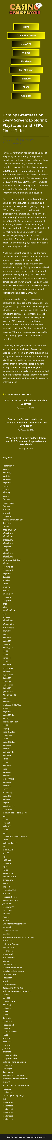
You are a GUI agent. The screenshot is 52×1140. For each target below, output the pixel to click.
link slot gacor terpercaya (13, 1095)
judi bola (6, 644)
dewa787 (6, 590)
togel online (8, 668)
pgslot (5, 981)
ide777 (5, 789)
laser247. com (8, 947)
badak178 (7, 479)
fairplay (6, 961)
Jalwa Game (7, 903)
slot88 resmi (8, 977)
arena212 (7, 634)
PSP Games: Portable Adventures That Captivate (26, 402)
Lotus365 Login (9, 974)
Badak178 (7, 671)
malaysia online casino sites (14, 1062)
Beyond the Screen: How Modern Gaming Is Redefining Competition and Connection (26, 422)
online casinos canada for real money (18, 937)
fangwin (6, 802)
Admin (9, 140)
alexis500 (6, 913)
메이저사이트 (8, 907)
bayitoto (6, 469)
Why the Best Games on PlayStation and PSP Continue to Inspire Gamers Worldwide (26, 441)
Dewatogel (7, 1068)
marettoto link (9, 806)
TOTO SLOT (7, 860)
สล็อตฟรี (6, 563)
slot (4, 614)
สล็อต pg (6, 492)
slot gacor (7, 516)
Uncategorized (14, 143)
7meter (6, 917)
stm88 (5, 870)
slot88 (5, 654)
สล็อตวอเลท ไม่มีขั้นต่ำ (12, 560)
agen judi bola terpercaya (13, 971)
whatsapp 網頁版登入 (12, 705)
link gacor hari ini (10, 897)
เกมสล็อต (6, 580)
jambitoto (7, 1045)
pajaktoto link (8, 873)
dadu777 (6, 577)
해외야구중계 (8, 779)
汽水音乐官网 (8, 627)
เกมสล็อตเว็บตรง (9, 610)
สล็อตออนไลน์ (8, 624)
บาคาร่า (6, 883)
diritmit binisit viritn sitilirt (14, 1075)
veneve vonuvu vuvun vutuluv (16, 1078)
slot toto (6, 489)
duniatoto (7, 1018)
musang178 (8, 593)
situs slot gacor (9, 1001)
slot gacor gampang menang (15, 836)
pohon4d (7, 658)
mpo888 (6, 998)
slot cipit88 (7, 809)
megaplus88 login (10, 900)
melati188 (7, 826)
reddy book (8, 951)
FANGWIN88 (8, 567)
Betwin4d (7, 927)
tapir (5, 816)
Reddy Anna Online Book (13, 988)
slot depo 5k (8, 570)
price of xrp (7, 792)
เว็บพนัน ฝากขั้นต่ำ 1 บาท (13, 519)
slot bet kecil (8, 1092)
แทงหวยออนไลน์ (9, 876)
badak (5, 769)
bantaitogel (7, 472)
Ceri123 (6, 661)
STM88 (5, 708)
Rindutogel (7, 1004)
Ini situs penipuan (10, 721)
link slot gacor (8, 503)
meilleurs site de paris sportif (15, 812)
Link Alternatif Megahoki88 (14, 923)
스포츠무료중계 (9, 890)
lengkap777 (7, 728)
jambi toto (7, 1041)
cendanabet (8, 1102)
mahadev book (9, 957)
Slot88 (5, 1011)
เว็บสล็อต (6, 499)
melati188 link (8, 849)
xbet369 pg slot (9, 964)
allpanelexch (8, 954)
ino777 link (7, 910)
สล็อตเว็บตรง (8, 533)
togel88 (6, 853)
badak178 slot (9, 715)
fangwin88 (7, 482)
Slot (4, 1099)
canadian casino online (12, 967)
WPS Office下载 (9, 695)
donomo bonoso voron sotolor (16, 1085)
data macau (8, 1072)
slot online (7, 1021)
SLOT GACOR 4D (9, 1031)
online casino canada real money (17, 991)
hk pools (6, 886)
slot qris (6, 994)
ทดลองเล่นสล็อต (9, 530)
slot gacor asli (8, 1025)
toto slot (6, 509)
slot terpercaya (9, 465)
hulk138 (6, 171)
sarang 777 (7, 735)
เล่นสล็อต (6, 587)
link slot (6, 486)
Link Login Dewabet (11, 944)
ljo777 (5, 1014)
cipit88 (5, 550)
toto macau (8, 940)
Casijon (6, 526)
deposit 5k (7, 523)
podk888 (6, 617)
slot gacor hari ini (10, 1055)
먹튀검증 (6, 1082)
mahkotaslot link (10, 843)
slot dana (7, 1008)
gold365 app (8, 691)
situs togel (7, 681)
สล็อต (5, 604)
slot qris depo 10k (10, 930)
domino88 (7, 920)
